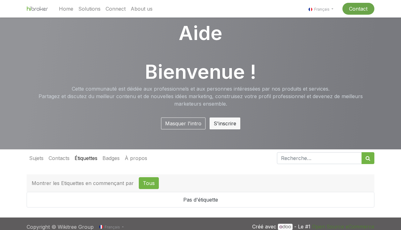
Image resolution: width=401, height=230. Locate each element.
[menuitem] (66, 8)
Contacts (59, 158)
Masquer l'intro (183, 123)
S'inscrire (225, 123)
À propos (136, 158)
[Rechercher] (368, 158)
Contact (358, 9)
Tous (149, 183)
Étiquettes (86, 158)
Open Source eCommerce (343, 226)
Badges (111, 158)
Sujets (36, 158)
